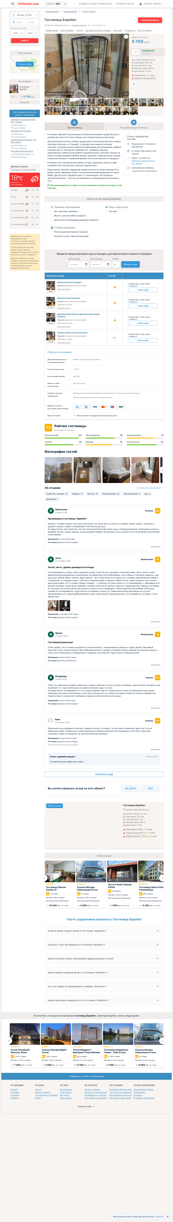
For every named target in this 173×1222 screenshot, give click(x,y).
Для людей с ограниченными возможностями (105, 1098)
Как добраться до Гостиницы (98, 31)
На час (38, 1089)
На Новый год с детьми (95, 1095)
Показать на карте (79, 25)
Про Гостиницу (67, 31)
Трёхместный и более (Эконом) (72, 332)
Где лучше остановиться (120, 1092)
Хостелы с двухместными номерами (101, 1092)
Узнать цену (143, 290)
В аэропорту (139, 1092)
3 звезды (15, 1098)
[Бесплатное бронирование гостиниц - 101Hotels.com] (28, 4)
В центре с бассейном (144, 1098)
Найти (24, 40)
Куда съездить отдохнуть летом (124, 1095)
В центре (138, 1095)
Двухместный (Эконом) (68, 298)
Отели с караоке (92, 1089)
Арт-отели (64, 1095)
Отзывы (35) (130, 31)
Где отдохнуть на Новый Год (48, 1095)
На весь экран (54, 806)
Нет (151, 788)
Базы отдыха (66, 1098)
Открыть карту (25, 64)
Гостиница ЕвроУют (24, 87)
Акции (38, 1098)
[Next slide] (162, 470)
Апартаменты (66, 1089)
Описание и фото (64, 289)
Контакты (118, 31)
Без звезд (15, 1092)
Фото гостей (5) (144, 31)
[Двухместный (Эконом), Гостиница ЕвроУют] (134, 102)
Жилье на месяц (42, 1092)
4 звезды (15, 1095)
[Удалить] (38, 86)
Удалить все (24, 102)
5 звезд (14, 1089)
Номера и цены (52, 31)
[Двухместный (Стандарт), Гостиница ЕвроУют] (91, 102)
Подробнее (159, 1217)
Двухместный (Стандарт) (69, 282)
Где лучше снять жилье (120, 1098)
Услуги (79, 31)
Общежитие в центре (143, 1089)
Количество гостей (18, 28)
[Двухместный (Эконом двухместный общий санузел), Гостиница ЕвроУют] (66, 111)
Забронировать (150, 20)
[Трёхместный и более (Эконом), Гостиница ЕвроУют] (159, 102)
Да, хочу (130, 788)
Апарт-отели (65, 1092)
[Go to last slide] (44, 878)
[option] (87, 66)
